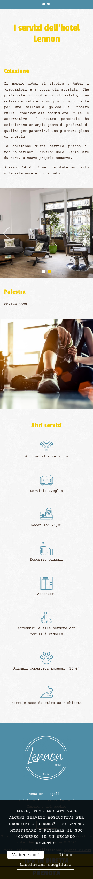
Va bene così (25, 855)
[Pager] (43, 271)
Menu (46, 4)
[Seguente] (86, 233)
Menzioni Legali (44, 794)
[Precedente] (6, 233)
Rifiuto (65, 855)
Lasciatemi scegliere (45, 865)
